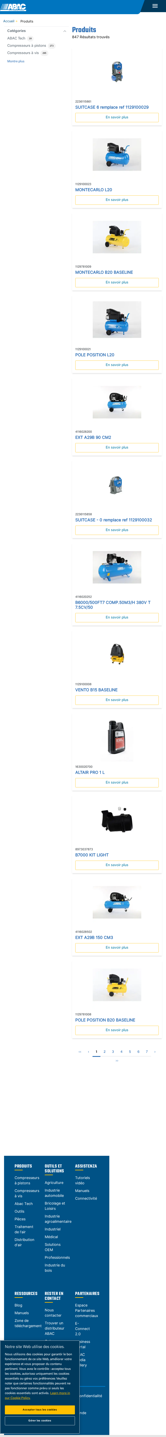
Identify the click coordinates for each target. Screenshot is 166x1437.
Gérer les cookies (39, 1420)
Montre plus (15, 61)
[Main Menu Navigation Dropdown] (155, 6)
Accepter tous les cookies (40, 1409)
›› (117, 1061)
